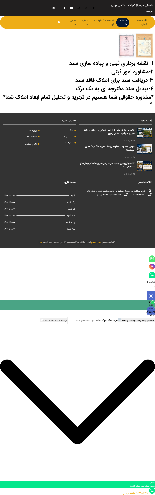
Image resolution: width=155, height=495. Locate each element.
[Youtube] (71, 8)
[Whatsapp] (79, 8)
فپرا (41, 242)
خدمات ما (123, 22)
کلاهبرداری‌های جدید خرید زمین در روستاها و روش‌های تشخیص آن (107, 164)
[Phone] (152, 276)
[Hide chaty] (151, 296)
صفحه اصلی (142, 22)
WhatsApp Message (107, 320)
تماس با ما (72, 22)
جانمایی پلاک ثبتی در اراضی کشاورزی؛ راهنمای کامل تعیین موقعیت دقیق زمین (109, 131)
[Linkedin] (64, 8)
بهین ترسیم (96, 242)
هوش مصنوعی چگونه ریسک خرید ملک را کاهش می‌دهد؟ (110, 148)
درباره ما (85, 22)
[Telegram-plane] (93, 8)
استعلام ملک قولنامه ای (104, 22)
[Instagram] (86, 8)
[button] (77, 402)
